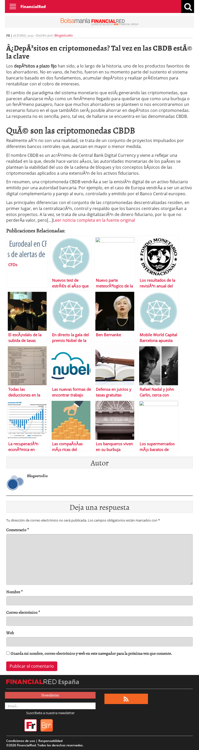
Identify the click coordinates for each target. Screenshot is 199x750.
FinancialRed (33, 6)
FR (8, 35)
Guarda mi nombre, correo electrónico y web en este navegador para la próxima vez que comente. (91, 653)
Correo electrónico (23, 612)
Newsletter (50, 695)
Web (10, 633)
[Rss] (126, 699)
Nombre (14, 592)
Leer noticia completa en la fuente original (94, 220)
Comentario (17, 530)
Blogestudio (63, 35)
